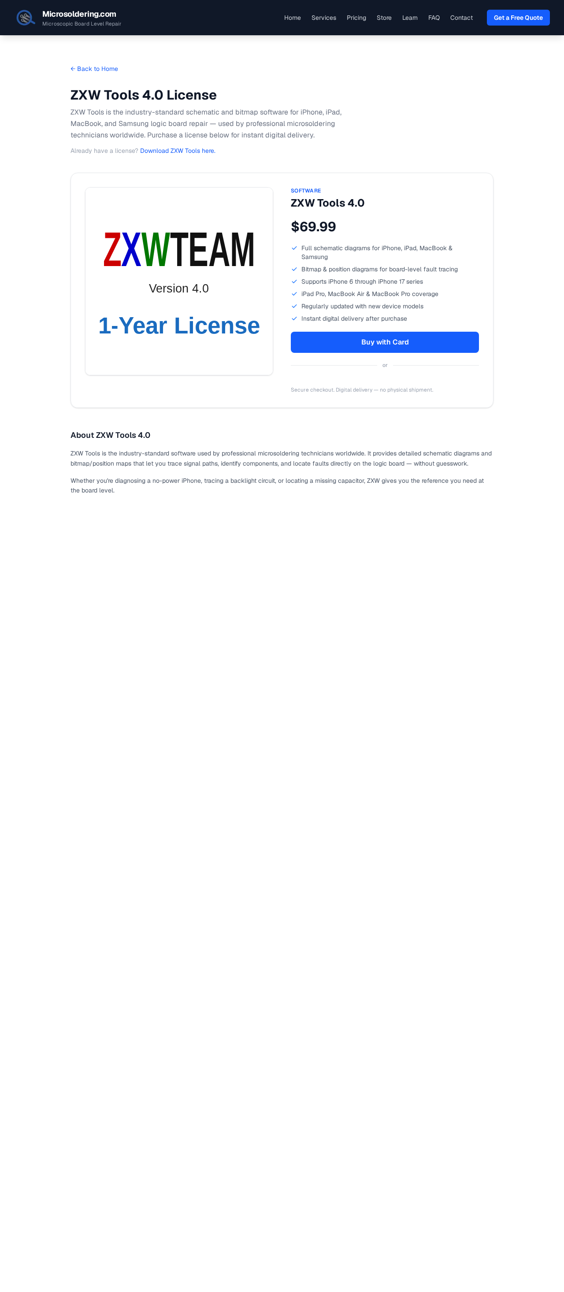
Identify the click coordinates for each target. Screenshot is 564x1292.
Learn (410, 18)
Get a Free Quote (518, 18)
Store (384, 18)
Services (324, 18)
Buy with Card (385, 342)
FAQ (434, 18)
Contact (461, 18)
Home (292, 18)
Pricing (356, 18)
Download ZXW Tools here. (177, 151)
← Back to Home (94, 69)
